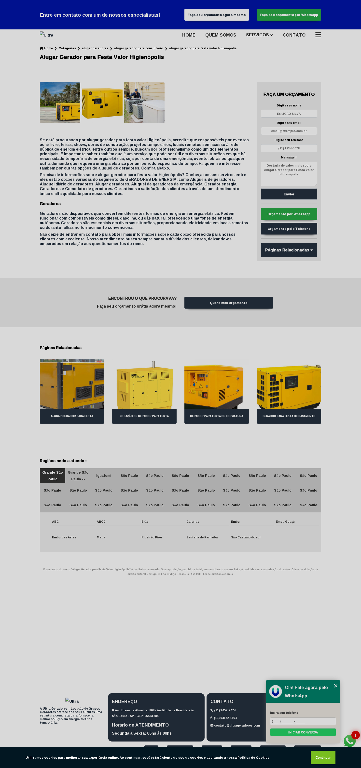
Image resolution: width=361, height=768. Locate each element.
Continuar (323, 757)
